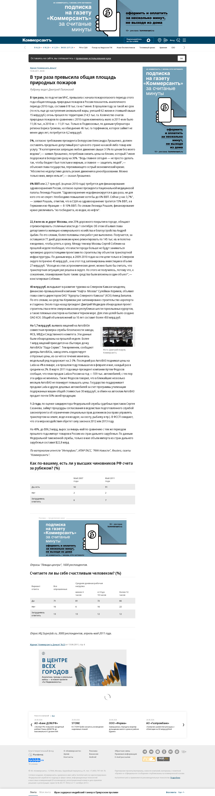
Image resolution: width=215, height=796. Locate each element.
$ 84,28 (37, 47)
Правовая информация (126, 754)
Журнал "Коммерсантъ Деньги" (43, 68)
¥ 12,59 (55, 47)
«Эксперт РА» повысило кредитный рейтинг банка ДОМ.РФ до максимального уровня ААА (49, 729)
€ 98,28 (46, 47)
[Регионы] (160, 40)
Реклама (93, 751)
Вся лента (171, 792)
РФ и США (83, 47)
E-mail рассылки (122, 757)
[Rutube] (170, 752)
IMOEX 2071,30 (67, 47)
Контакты (68, 757)
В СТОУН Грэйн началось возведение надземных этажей (88, 727)
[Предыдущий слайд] (31, 725)
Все (53, 716)
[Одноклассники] (164, 752)
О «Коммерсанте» (72, 751)
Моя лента (45, 792)
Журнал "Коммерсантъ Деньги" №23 (47, 644)
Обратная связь (122, 751)
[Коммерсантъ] (37, 40)
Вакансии (93, 754)
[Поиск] (178, 40)
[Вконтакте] (151, 752)
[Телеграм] (145, 752)
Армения (163, 47)
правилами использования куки (93, 58)
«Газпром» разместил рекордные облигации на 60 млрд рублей (160, 727)
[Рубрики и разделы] (184, 40)
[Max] (177, 752)
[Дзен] (157, 752)
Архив (66, 754)
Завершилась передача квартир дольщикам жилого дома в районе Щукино (124, 729)
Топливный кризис (147, 47)
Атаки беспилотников (126, 47)
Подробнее (175, 777)
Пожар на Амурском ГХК (102, 47)
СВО (173, 47)
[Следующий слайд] (183, 725)
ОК (181, 58)
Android (92, 757)
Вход (172, 40)
